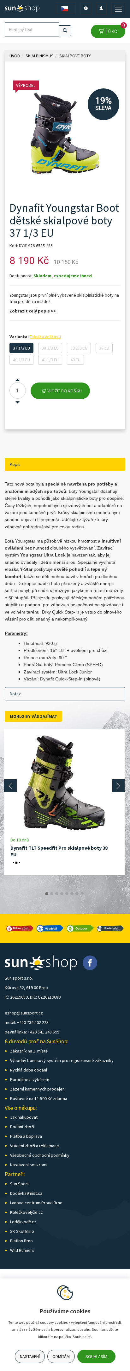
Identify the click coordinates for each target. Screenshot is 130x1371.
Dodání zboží (22, 1127)
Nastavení (30, 1356)
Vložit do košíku (64, 391)
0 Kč (115, 29)
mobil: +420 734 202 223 (27, 1022)
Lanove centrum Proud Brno (36, 1203)
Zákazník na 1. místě (29, 1051)
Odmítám (61, 1356)
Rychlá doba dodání (28, 1070)
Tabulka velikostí (45, 336)
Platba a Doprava (26, 1136)
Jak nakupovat (24, 1117)
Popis (15, 464)
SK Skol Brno (22, 1231)
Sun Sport (19, 1184)
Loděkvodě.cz (23, 1222)
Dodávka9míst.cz (26, 1193)
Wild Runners (22, 1250)
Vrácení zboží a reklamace (34, 1146)
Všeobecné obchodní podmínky (39, 1155)
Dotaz (15, 694)
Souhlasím (96, 1356)
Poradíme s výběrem (29, 1079)
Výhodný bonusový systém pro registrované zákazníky (62, 1060)
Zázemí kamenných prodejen (37, 1089)
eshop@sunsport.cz (24, 1013)
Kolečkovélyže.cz (26, 1212)
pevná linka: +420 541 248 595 (32, 1032)
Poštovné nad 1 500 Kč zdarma (38, 1098)
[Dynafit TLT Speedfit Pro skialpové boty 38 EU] (64, 783)
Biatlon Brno (21, 1241)
